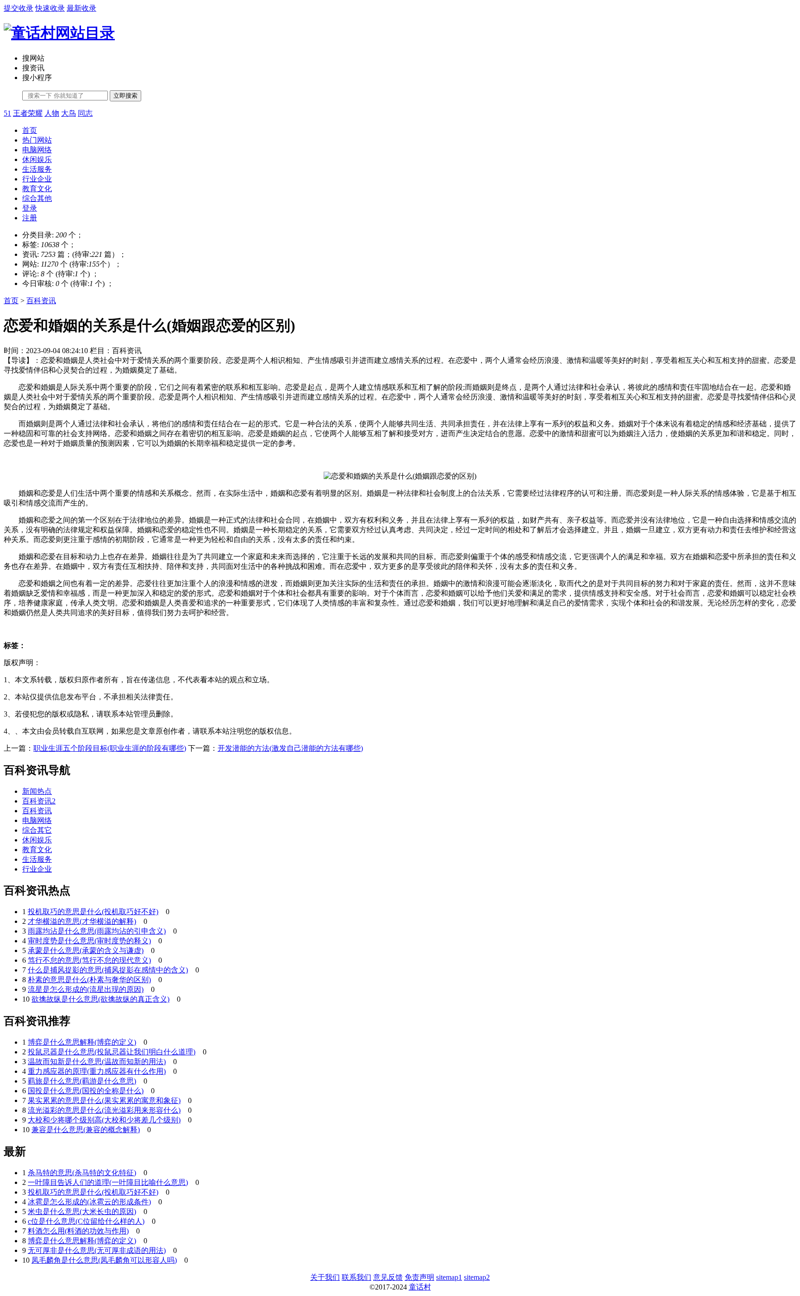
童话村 (420, 1287)
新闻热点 (37, 791)
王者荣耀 (28, 113)
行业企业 (37, 179)
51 (7, 113)
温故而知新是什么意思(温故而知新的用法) (97, 1061)
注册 (29, 218)
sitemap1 (449, 1277)
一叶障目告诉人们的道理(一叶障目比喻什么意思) (108, 1182)
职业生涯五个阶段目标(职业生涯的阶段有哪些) (109, 748)
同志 (85, 113)
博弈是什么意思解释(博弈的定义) (82, 1042)
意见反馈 (388, 1277)
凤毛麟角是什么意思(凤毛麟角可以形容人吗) (104, 1260)
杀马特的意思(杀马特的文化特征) (82, 1173)
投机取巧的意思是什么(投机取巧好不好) (93, 912)
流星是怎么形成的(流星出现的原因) (86, 989)
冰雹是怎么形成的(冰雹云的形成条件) (89, 1202)
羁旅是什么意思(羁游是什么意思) (82, 1081)
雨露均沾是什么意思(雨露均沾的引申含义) (97, 931)
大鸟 (68, 113)
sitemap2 (477, 1277)
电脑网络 (37, 150)
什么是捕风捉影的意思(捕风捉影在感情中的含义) (108, 970)
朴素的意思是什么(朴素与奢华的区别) (89, 980)
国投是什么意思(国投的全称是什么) (86, 1091)
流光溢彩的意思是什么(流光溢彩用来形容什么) (104, 1110)
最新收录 (81, 8)
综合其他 (37, 198)
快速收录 (50, 8)
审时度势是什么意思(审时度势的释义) (89, 941)
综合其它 (37, 830)
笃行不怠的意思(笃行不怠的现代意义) (89, 960)
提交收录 (18, 8)
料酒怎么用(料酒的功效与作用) (78, 1231)
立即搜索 (125, 95)
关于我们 (325, 1277)
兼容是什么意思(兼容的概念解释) (85, 1130)
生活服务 (37, 169)
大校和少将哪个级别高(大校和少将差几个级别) (104, 1120)
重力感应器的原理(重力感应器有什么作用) (97, 1071)
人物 (51, 113)
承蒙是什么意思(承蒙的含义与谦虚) (86, 950)
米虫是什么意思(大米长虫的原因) (82, 1211)
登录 (29, 208)
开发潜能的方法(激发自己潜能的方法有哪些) (290, 748)
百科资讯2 (39, 801)
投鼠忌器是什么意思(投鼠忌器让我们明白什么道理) (111, 1052)
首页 (29, 130)
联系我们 (356, 1277)
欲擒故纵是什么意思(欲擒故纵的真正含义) (100, 999)
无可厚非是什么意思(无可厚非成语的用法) (97, 1250)
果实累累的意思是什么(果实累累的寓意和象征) (104, 1100)
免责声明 (419, 1277)
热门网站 (37, 140)
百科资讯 (41, 301)
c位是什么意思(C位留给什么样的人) (86, 1221)
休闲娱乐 (37, 159)
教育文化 (37, 189)
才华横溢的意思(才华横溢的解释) (82, 921)
